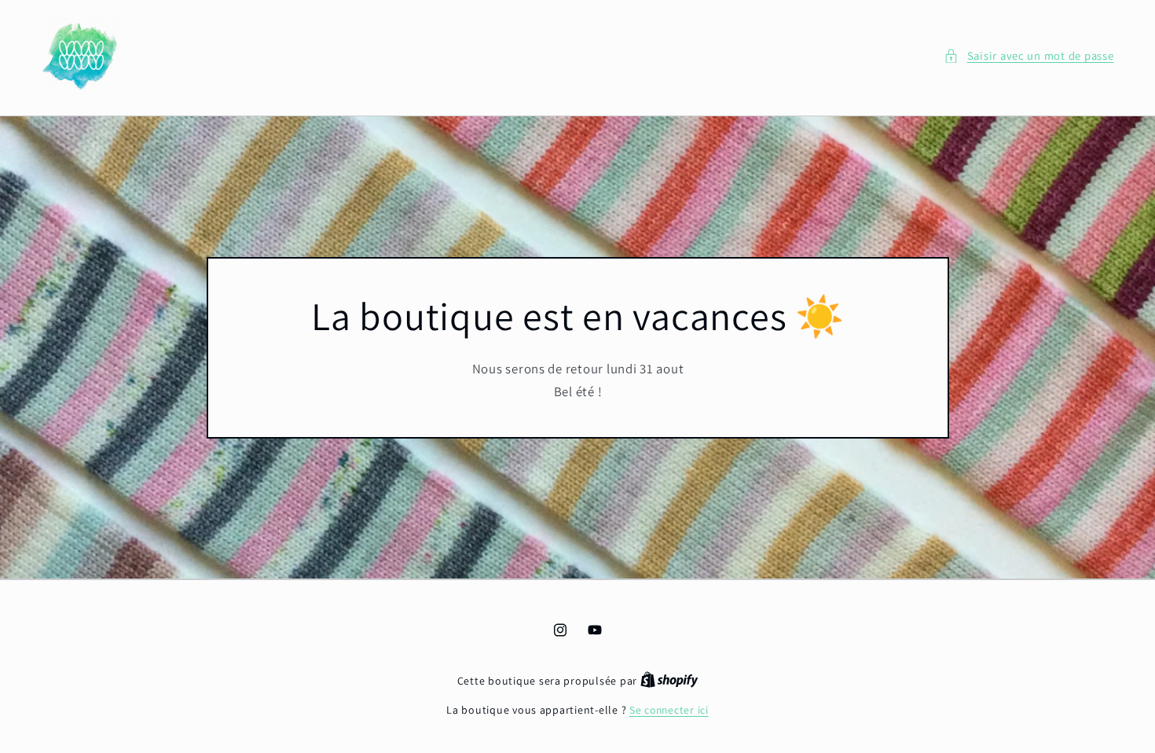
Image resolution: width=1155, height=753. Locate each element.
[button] (1028, 56)
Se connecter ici (669, 710)
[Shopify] (669, 681)
